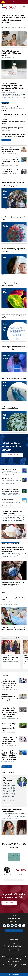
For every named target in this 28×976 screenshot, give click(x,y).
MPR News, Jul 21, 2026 (8, 800)
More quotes (7, 804)
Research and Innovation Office (9, 964)
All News (6, 140)
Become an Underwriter (14, 880)
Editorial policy (14, 918)
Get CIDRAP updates (14, 974)
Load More (6, 767)
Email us (14, 950)
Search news (14, 921)
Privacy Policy (14, 966)
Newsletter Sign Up (12, 455)
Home (14, 916)
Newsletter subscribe (14, 931)
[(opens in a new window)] (10, 2)
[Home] (8, 6)
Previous (16, 638)
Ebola (3, 592)
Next (18, 638)
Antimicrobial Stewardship (10, 543)
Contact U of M (22, 964)
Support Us (9, 902)
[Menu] (24, 7)
